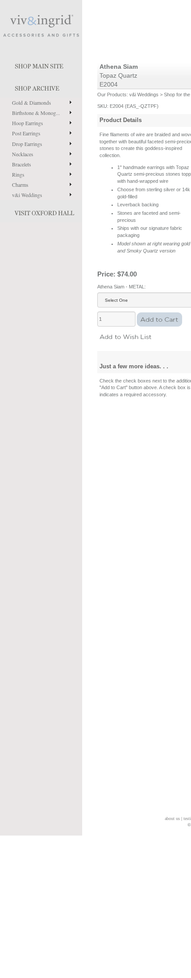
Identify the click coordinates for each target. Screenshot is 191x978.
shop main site (41, 64)
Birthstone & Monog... (36, 112)
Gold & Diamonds (31, 102)
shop (41, 86)
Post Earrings (26, 133)
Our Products (112, 94)
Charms (20, 184)
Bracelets (21, 164)
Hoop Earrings (27, 122)
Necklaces (22, 154)
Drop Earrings (27, 143)
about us (172, 818)
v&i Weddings (27, 194)
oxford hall (41, 211)
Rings (18, 174)
